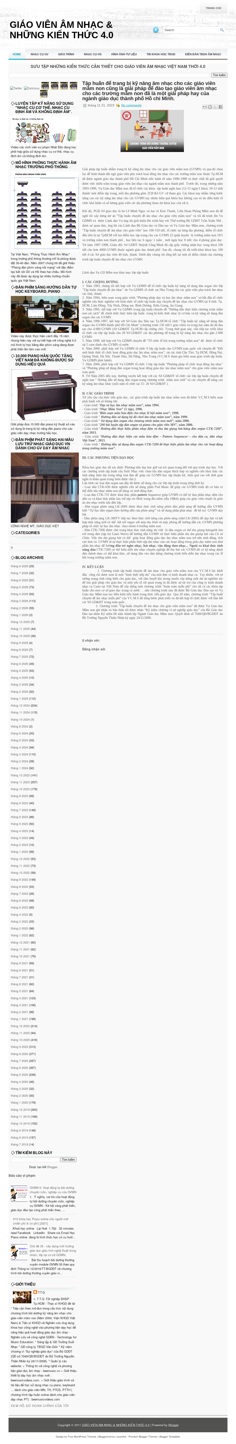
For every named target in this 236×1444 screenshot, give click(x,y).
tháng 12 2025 (20, 622)
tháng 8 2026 (19, 566)
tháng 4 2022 (19, 914)
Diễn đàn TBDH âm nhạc (203, 54)
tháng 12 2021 (20, 942)
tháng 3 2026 (19, 601)
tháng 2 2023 (19, 844)
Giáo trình (66, 54)
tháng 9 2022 (19, 879)
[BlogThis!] (210, 107)
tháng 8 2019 (19, 1137)
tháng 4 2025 (19, 677)
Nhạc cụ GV (39, 54)
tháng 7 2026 (19, 573)
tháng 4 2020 (19, 1081)
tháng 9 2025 (19, 642)
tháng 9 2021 (19, 963)
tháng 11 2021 (20, 949)
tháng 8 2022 (19, 886)
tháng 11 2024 (20, 712)
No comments (131, 105)
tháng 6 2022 (19, 900)
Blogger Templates (169, 1436)
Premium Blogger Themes (142, 1436)
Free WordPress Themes (82, 1436)
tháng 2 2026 (19, 608)
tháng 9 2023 (19, 796)
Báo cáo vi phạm (22, 1175)
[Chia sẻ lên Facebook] (220, 107)
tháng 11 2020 (20, 1033)
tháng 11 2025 (20, 628)
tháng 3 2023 (19, 838)
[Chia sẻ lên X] (215, 107)
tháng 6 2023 (19, 817)
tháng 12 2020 (20, 1026)
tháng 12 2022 (20, 858)
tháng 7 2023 (19, 810)
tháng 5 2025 (19, 670)
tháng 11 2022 (20, 865)
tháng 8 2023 (19, 803)
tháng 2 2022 (19, 928)
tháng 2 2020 (19, 1095)
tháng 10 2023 (20, 789)
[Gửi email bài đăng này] (204, 107)
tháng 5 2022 (19, 907)
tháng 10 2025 (20, 636)
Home (17, 54)
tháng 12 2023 (20, 775)
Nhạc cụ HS (93, 54)
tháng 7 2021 (19, 977)
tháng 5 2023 (19, 823)
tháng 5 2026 (19, 587)
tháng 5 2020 (19, 1074)
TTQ (41, 1292)
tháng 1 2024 (19, 768)
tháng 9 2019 (19, 1130)
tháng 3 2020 (19, 1088)
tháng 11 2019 (20, 1116)
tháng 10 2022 (20, 872)
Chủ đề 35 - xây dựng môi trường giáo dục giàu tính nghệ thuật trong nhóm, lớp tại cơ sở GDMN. (53, 1250)
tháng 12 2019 (20, 1109)
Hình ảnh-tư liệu (124, 54)
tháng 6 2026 (19, 580)
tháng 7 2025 (19, 656)
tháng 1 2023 (19, 851)
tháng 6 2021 (19, 984)
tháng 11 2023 (20, 782)
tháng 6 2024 (19, 733)
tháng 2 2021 (19, 1012)
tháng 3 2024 (19, 754)
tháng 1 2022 (19, 935)
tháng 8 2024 (19, 726)
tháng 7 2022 (19, 893)
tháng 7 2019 (19, 1144)
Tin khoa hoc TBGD (161, 54)
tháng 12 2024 (20, 705)
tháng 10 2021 (20, 956)
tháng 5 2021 (19, 991)
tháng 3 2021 (19, 1005)
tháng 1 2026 (19, 615)
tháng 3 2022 (19, 921)
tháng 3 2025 (19, 684)
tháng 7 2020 (19, 1060)
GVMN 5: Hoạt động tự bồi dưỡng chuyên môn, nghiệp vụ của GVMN (53, 1189)
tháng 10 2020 (20, 1040)
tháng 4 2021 (19, 998)
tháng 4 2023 (19, 831)
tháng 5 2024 (19, 740)
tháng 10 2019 (20, 1123)
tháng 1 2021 (19, 1019)
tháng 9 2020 (19, 1046)
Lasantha (121, 1436)
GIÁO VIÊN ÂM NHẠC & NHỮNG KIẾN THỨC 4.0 (61, 30)
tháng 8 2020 (19, 1054)
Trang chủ (213, 8)
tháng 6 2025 (19, 663)
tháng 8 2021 (19, 970)
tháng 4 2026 (19, 594)
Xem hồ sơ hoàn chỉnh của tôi (40, 1405)
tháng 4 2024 (19, 747)
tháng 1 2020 (19, 1102)
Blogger (52, 1167)
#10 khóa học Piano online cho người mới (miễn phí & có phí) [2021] (40, 1221)
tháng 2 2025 (19, 691)
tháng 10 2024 (20, 719)
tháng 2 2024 (19, 761)
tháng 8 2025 (19, 649)
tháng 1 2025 (19, 698)
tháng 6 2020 (19, 1067)
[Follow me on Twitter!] (156, 32)
